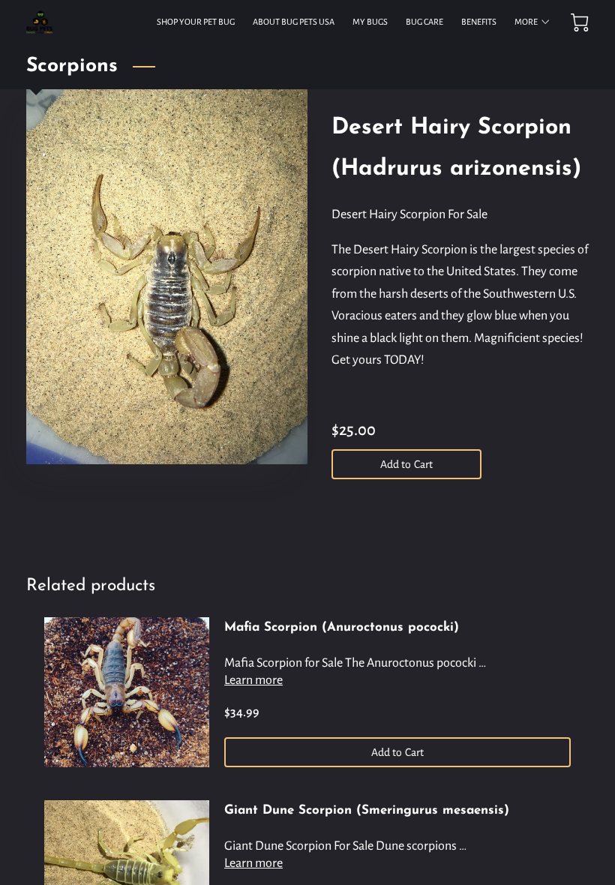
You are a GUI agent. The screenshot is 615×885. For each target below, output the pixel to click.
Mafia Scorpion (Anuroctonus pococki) (341, 627)
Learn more (253, 680)
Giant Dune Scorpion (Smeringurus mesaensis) (366, 810)
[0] (580, 23)
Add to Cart (406, 464)
